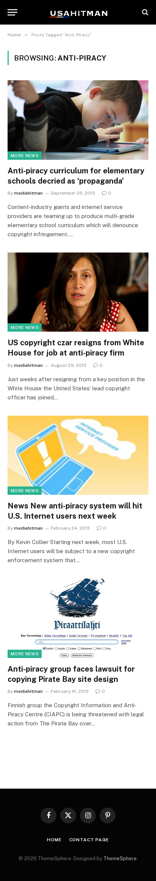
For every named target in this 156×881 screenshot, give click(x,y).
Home (54, 839)
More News (25, 155)
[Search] (144, 12)
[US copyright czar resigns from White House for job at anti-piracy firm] (78, 292)
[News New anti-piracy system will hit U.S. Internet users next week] (78, 455)
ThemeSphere (120, 858)
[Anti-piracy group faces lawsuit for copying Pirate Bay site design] (78, 618)
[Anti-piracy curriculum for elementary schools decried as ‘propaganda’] (78, 119)
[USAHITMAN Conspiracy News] (78, 12)
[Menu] (12, 12)
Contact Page (89, 839)
